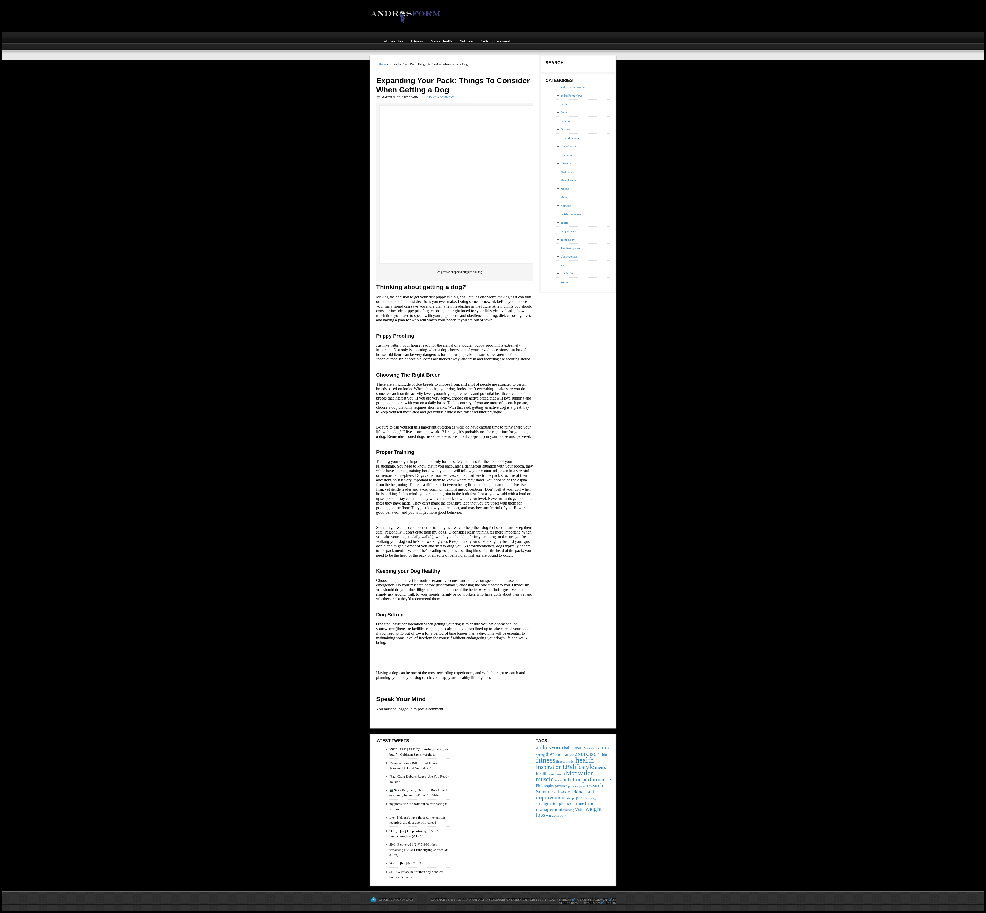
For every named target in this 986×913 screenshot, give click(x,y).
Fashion (565, 120)
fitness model (565, 761)
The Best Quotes (570, 248)
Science (544, 791)
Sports (564, 222)
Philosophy (545, 786)
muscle (545, 779)
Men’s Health (441, 41)
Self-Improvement (495, 41)
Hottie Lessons (569, 146)
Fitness (417, 41)
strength (543, 803)
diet (550, 754)
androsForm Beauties (573, 87)
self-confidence (569, 791)
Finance (565, 129)
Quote (581, 786)
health (584, 760)
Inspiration (567, 154)
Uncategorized (569, 256)
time (580, 803)
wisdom (552, 815)
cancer (591, 748)
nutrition (572, 779)
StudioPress (568, 902)
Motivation (580, 773)
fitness (545, 760)
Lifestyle (566, 163)
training (568, 810)
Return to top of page (396, 899)
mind (552, 774)
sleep (570, 798)
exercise (585, 753)
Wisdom (565, 281)
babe (568, 747)
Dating (564, 112)
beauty (579, 747)
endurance (564, 754)
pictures (561, 786)
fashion (603, 755)
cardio (602, 747)
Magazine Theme (558, 899)
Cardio (564, 104)
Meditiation (567, 171)
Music (564, 197)
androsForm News (571, 95)
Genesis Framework (592, 899)
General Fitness (570, 137)
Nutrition (466, 41)
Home (382, 64)
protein (572, 786)
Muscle (565, 188)
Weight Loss (568, 273)
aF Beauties (393, 41)
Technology (568, 239)
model (560, 774)
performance (596, 779)
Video (564, 265)
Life (567, 767)
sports (579, 798)
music (558, 780)
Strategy (590, 798)
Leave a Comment (440, 97)
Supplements (568, 231)
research (594, 785)
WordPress (592, 902)
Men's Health (568, 180)
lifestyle (583, 767)
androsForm (549, 747)
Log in (611, 902)
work (563, 815)
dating (540, 755)
